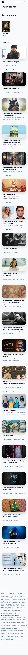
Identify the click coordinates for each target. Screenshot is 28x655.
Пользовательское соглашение (14, 642)
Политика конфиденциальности (14, 645)
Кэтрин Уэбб (4, 35)
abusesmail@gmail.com (7, 639)
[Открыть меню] (25, 2)
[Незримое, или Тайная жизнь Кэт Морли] (6, 26)
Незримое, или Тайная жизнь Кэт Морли (5, 34)
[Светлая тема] (22, 2)
